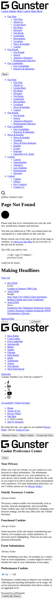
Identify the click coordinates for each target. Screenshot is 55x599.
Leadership (18, 35)
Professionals (19, 170)
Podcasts (17, 151)
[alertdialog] (27, 519)
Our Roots (18, 33)
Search (16, 55)
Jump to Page (7, 318)
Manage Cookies (9, 435)
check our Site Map (22, 241)
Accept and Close (45, 435)
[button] (5, 218)
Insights (17, 145)
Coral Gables (13, 338)
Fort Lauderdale (15, 341)
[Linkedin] (9, 386)
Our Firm (11, 16)
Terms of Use (13, 411)
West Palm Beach (15, 369)
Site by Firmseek (15, 422)
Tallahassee (12, 360)
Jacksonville (13, 344)
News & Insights (21, 44)
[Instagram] (9, 397)
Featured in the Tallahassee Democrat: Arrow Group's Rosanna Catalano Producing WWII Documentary (29, 311)
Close (4, 458)
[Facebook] (8, 383)
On (6, 574)
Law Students (20, 168)
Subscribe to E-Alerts (23, 154)
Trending (17, 140)
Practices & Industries (23, 68)
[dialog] (27, 431)
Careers (17, 46)
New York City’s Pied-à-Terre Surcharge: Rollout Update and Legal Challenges (27, 298)
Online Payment (22, 403)
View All (5, 278)
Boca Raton (13, 336)
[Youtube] (9, 394)
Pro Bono (18, 27)
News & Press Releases (24, 143)
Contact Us (18, 187)
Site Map (11, 416)
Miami (10, 347)
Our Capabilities (15, 63)
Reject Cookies (27, 435)
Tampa (10, 363)
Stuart (10, 358)
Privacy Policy (14, 413)
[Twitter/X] (8, 390)
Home (10, 408)
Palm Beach (13, 355)
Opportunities (20, 162)
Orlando (11, 352)
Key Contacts (20, 184)
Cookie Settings (8, 11)
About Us (18, 22)
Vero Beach (13, 366)
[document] (27, 519)
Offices (16, 181)
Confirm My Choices (11, 596)
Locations (18, 41)
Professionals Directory (24, 60)
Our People (12, 49)
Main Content (23, 11)
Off (14, 574)
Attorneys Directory (23, 57)
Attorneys (18, 165)
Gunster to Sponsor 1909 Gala (22, 288)
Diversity (17, 30)
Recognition (19, 38)
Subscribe (6, 374)
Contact (11, 176)
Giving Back (19, 24)
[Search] (3, 194)
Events (16, 148)
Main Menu (36, 11)
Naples (10, 349)
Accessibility (7, 403)
